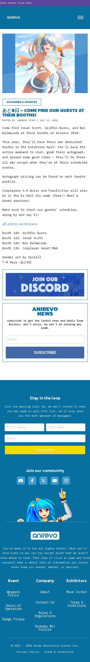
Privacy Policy (28, 651)
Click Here (25, 2)
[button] (80, 17)
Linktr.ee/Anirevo (21, 224)
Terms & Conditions (58, 651)
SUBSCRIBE (45, 352)
